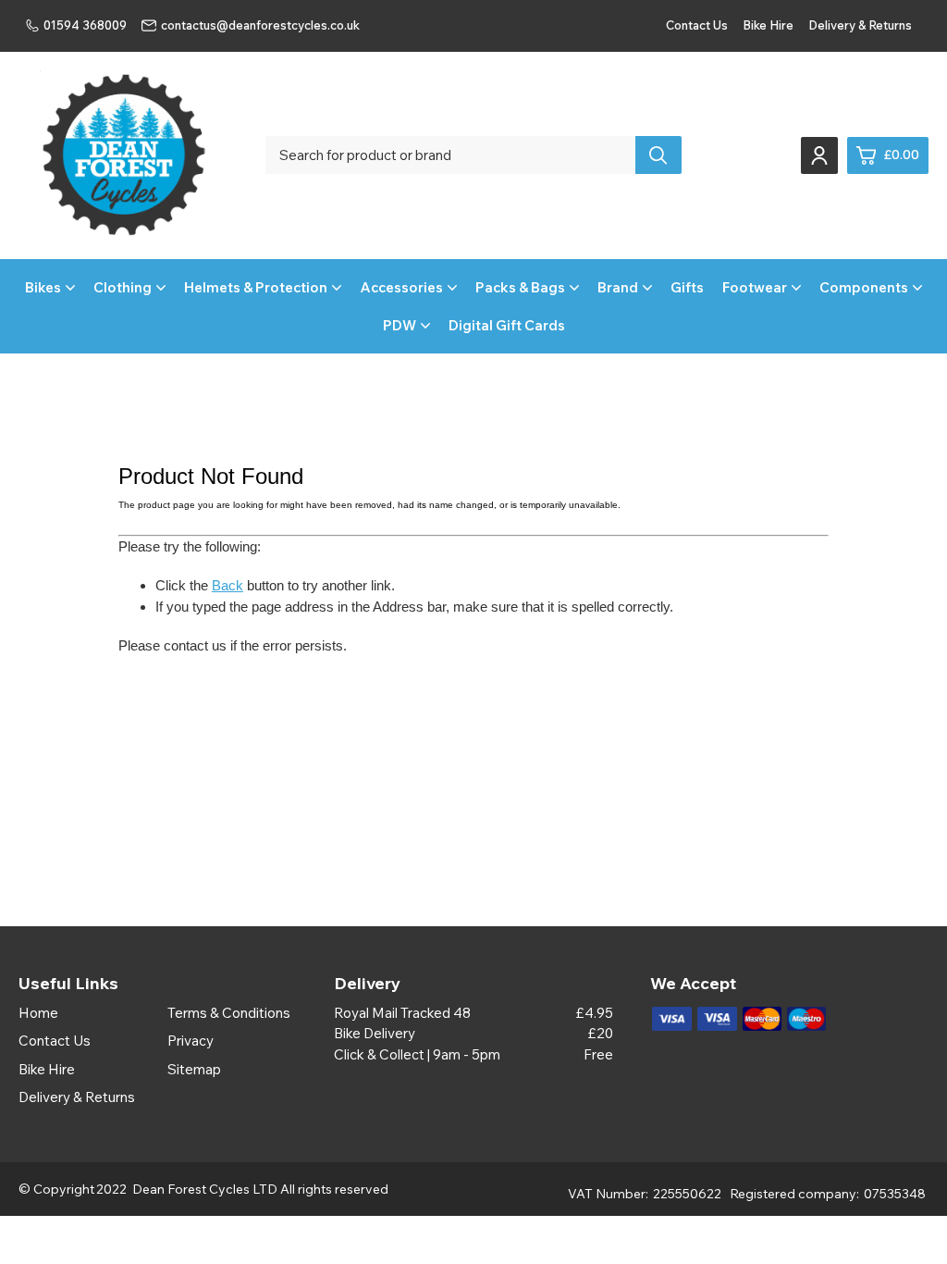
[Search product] (658, 155)
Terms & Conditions (228, 1013)
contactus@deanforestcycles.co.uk (260, 25)
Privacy (190, 1040)
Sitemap (194, 1069)
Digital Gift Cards (507, 325)
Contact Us (697, 25)
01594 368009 (85, 25)
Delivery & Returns (860, 25)
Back (227, 585)
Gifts (687, 287)
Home (38, 1013)
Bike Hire (768, 25)
